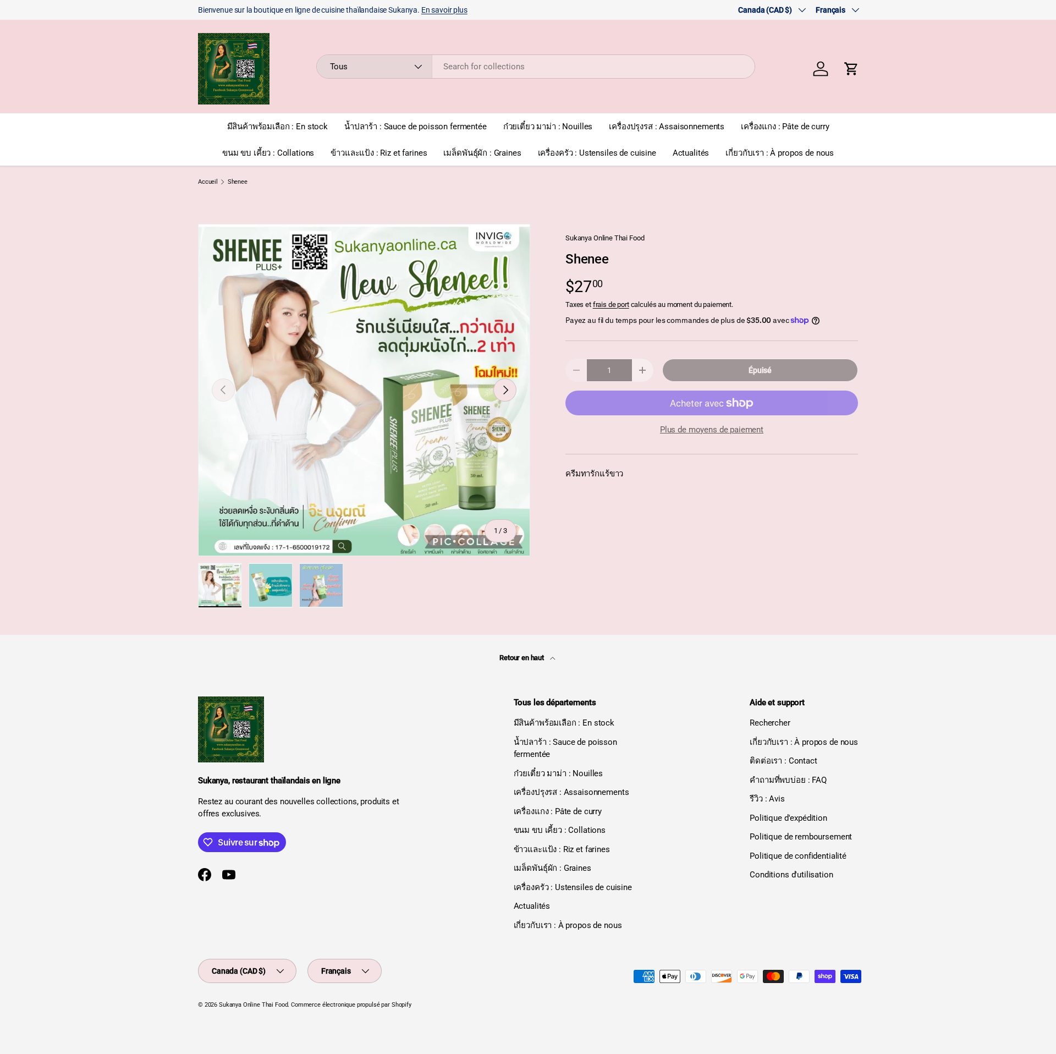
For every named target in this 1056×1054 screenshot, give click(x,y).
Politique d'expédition (788, 818)
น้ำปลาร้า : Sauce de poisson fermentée (415, 126)
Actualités (691, 153)
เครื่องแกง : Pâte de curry (785, 126)
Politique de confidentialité (798, 856)
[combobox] (536, 66)
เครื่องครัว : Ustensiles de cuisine (597, 153)
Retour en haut (522, 658)
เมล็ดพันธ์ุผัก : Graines (482, 153)
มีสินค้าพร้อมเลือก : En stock (277, 126)
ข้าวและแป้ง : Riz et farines (379, 153)
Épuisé (760, 370)
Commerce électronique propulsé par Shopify (351, 1004)
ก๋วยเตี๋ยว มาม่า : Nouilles (548, 126)
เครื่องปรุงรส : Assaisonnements (666, 126)
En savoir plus (444, 10)
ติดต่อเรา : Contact (783, 761)
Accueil (208, 182)
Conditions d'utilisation (791, 875)
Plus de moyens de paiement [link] (711, 430)
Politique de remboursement (801, 837)
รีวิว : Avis (767, 799)
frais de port (611, 304)
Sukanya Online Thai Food (604, 238)
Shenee (238, 182)
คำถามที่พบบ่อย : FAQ (788, 780)
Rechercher (770, 723)
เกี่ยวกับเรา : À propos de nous (779, 153)
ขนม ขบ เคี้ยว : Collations (268, 153)
